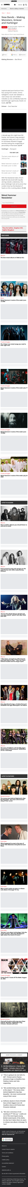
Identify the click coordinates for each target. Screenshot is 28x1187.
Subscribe (20, 4)
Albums (8, 13)
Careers (4, 1166)
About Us (4, 1146)
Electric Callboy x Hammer (17, 8)
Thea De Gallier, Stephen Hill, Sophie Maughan (16, 27)
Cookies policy (5, 1159)
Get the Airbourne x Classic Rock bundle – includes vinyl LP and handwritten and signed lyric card (14, 1068)
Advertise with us (6, 1170)
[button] (2, 4)
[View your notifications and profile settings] (14, 4)
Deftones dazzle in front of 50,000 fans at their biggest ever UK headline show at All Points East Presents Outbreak (14, 1104)
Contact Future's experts (8, 1149)
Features (4, 27)
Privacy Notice (22, 212)
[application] (14, 120)
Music (3, 13)
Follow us (15, 54)
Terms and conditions (7, 1152)
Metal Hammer (12, 29)
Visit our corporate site (8, 1134)
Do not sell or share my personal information (13, 1173)
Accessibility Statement (8, 1163)
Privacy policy (5, 1156)
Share (5, 54)
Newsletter (23, 54)
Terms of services (20, 210)
